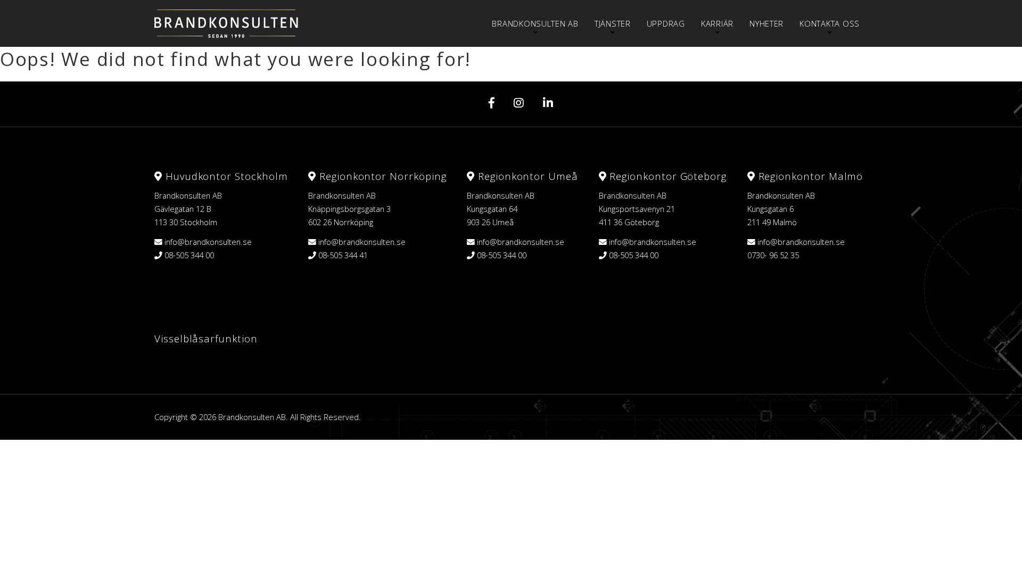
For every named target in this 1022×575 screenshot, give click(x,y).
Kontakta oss (830, 23)
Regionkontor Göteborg (666, 176)
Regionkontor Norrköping (381, 176)
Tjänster (613, 23)
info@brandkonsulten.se (208, 241)
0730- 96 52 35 (773, 255)
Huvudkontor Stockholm (224, 176)
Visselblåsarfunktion (206, 338)
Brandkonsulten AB (535, 23)
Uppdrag (666, 23)
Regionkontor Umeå (526, 176)
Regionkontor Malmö (809, 176)
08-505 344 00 (189, 255)
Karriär (717, 23)
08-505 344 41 (343, 255)
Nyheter (766, 23)
